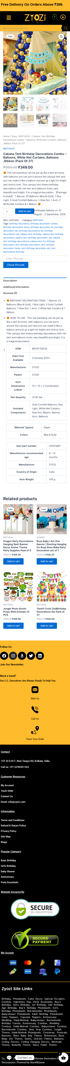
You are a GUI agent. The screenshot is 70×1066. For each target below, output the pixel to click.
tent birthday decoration (27, 244)
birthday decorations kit (31, 230)
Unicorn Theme (43, 1038)
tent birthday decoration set (35, 248)
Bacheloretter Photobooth (42, 1011)
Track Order (7, 790)
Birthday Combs (11, 1023)
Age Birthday (9, 1008)
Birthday (6, 999)
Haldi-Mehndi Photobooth (26, 1032)
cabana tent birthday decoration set (33, 237)
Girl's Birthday (8, 866)
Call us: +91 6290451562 (15, 767)
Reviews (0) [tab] (10, 293)
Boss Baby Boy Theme (27, 1035)
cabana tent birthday (30, 234)
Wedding (6, 1020)
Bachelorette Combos (14, 1029)
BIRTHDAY (24, 136)
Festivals (62, 1032)
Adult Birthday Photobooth (47, 1014)
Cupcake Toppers (30, 1017)
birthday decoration (19, 223)
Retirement (50, 1035)
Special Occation (54, 999)
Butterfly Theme (21, 1045)
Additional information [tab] (16, 287)
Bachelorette (54, 1020)
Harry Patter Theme (45, 1045)
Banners (6, 1035)
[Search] (66, 28)
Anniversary (7, 876)
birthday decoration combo (44, 223)
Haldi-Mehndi (21, 1020)
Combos (6, 1002)
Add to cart (24, 211)
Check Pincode (15, 264)
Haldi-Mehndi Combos (26, 1026)
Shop (14, 136)
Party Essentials (9, 882)
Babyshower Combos (54, 1026)
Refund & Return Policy (13, 825)
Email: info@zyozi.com (13, 801)
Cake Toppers (10, 1017)
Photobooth (19, 999)
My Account (7, 785)
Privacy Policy (8, 831)
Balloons (59, 1038)
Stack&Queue (37, 1062)
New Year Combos (40, 1029)
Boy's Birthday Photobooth (34, 1008)
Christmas (49, 1032)
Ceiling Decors (10, 1042)
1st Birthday (39, 1005)
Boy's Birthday (8, 860)
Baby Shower (8, 871)
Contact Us (7, 796)
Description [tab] (10, 280)
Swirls (28, 1038)
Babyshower (37, 1020)
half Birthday (55, 1005)
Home (6, 136)
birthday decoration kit (41, 227)
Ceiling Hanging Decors (35, 1042)
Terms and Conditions (12, 820)
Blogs (4, 842)
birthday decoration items (16, 227)
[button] (9, 17)
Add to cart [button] (13, 561)
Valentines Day (22, 1002)
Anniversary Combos (35, 1023)
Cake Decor (35, 999)
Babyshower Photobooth (16, 1014)
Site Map (5, 836)
